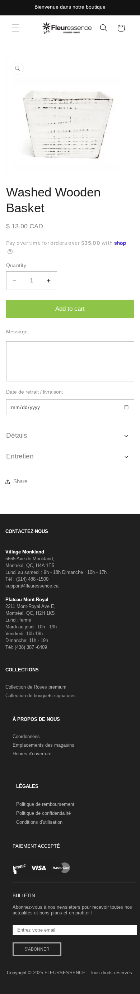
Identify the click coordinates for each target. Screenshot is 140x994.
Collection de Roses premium (35, 687)
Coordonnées (26, 736)
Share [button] (20, 481)
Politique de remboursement (45, 804)
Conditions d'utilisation (39, 822)
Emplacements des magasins (43, 745)
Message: (18, 331)
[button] (15, 28)
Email (18, 922)
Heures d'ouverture (32, 753)
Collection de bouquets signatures (40, 695)
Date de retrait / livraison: (34, 392)
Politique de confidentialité (43, 813)
